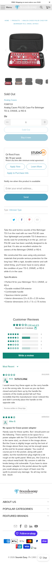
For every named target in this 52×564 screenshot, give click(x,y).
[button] (13, 338)
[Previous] (6, 50)
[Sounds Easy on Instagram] (26, 526)
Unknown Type (15, 210)
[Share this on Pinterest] (29, 220)
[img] (9, 375)
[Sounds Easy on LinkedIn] (31, 526)
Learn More (36, 166)
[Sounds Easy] (26, 7)
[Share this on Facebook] (21, 220)
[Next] (45, 50)
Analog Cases (10, 100)
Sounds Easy (21, 557)
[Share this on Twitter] (14, 220)
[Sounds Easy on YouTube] (36, 526)
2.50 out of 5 (33, 325)
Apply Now (15, 166)
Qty (5, 116)
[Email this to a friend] (37, 220)
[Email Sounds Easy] (15, 526)
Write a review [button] (26, 355)
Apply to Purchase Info (17, 173)
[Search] (41, 7)
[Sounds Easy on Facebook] (20, 526)
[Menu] (1, 7)
